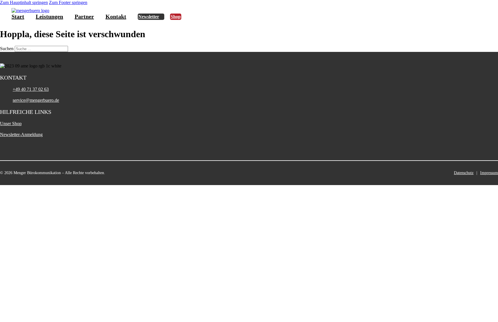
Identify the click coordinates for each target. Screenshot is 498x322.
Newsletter (148, 16)
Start (18, 16)
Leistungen (49, 16)
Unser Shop (11, 123)
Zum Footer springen (68, 2)
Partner (84, 16)
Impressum (489, 173)
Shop (176, 16)
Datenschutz (464, 173)
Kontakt (115, 16)
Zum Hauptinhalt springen (24, 2)
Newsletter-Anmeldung (21, 134)
